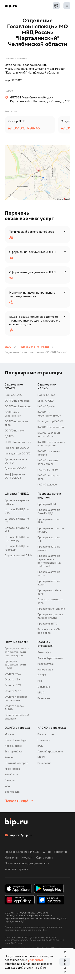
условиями (35, 960)
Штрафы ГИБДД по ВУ (17, 520)
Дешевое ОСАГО (15, 468)
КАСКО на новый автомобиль (48, 462)
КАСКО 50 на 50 (48, 469)
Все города (12, 791)
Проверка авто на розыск (49, 548)
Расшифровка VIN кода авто (49, 631)
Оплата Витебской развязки (17, 716)
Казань (9, 757)
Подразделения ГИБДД (34, 346)
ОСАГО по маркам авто (16, 423)
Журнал (27, 857)
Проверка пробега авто (49, 591)
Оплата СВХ (12, 679)
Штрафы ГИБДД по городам (17, 547)
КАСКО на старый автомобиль (49, 434)
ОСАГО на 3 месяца (17, 400)
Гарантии (60, 852)
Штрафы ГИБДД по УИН (17, 529)
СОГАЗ (42, 675)
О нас (47, 852)
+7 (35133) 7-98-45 (24, 128)
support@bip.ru (21, 835)
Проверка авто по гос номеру (51, 529)
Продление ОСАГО (17, 447)
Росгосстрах (46, 663)
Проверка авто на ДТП (49, 539)
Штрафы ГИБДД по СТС (17, 511)
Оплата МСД (13, 673)
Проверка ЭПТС (48, 623)
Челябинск (11, 774)
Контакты (11, 857)
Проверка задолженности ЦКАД (15, 664)
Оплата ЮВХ (13, 685)
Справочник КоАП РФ (18, 555)
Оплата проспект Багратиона (16, 698)
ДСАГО (9, 436)
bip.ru (8, 346)
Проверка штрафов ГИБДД (17, 501)
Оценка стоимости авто (50, 601)
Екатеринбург (13, 751)
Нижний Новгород (16, 763)
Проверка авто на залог (49, 582)
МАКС (41, 692)
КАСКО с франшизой (51, 427)
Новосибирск (13, 745)
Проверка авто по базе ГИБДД (49, 511)
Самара (10, 780)
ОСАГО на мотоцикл (18, 442)
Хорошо (65, 962)
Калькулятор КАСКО (50, 421)
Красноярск (12, 768)
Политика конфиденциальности (27, 863)
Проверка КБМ (47, 504)
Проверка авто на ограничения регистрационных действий (49, 561)
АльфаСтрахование (50, 658)
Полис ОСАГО (13, 395)
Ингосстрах (45, 669)
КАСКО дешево (47, 484)
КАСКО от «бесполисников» (49, 413)
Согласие (44, 686)
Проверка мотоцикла (51, 608)
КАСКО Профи (46, 406)
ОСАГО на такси (15, 430)
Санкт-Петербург (16, 740)
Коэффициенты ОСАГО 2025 (15, 475)
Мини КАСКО (46, 400)
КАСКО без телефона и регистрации (51, 443)
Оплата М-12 (13, 691)
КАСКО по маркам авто (49, 477)
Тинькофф (44, 652)
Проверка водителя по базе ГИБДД (50, 616)
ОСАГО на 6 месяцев (18, 406)
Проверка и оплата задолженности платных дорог (17, 652)
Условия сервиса (16, 869)
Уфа (7, 786)
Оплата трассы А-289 (14, 707)
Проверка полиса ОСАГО (16, 461)
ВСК (40, 681)
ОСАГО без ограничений (13, 413)
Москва (9, 734)
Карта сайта (44, 857)
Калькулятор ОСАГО (18, 453)
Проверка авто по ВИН (49, 520)
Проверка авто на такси (49, 573)
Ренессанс (44, 698)
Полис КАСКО (46, 395)
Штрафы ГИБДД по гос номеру (17, 538)
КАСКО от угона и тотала (49, 452)
